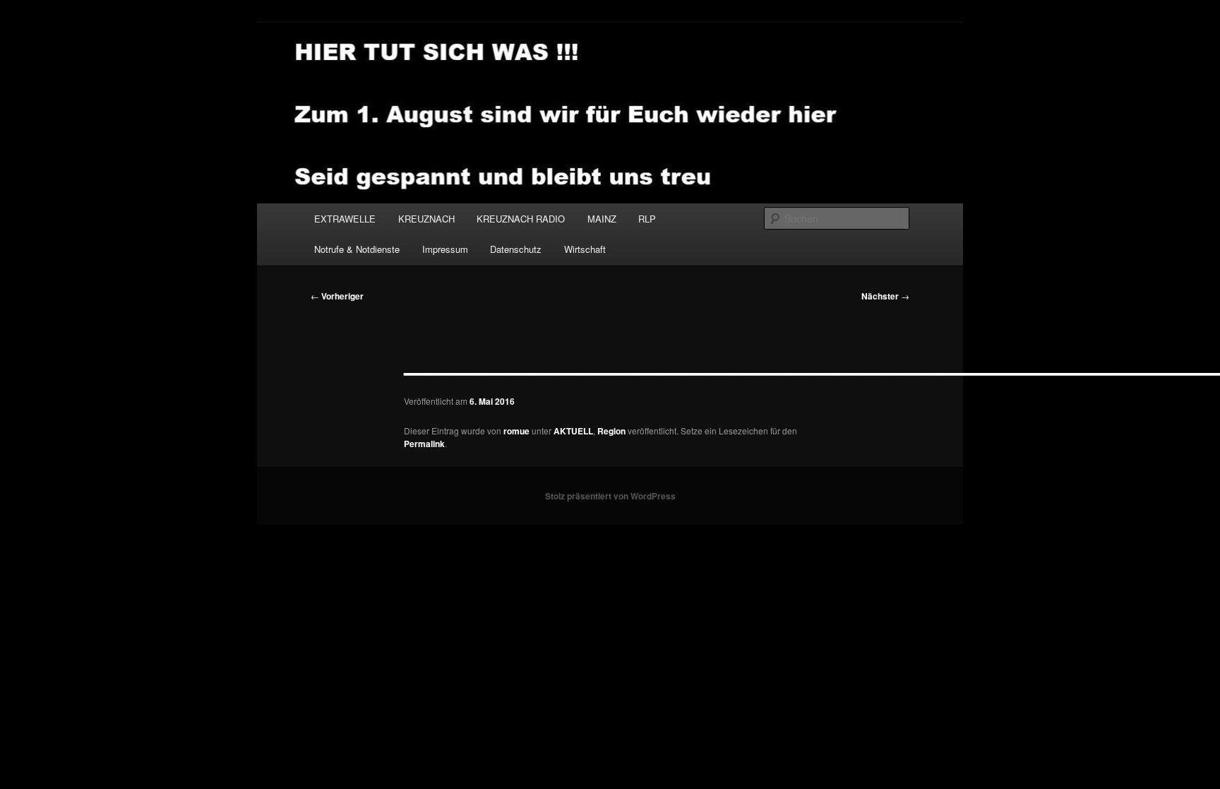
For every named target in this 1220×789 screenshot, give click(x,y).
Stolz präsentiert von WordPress (610, 496)
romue (516, 431)
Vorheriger (337, 296)
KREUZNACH (426, 218)
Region (611, 431)
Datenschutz (516, 249)
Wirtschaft (585, 249)
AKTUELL (573, 431)
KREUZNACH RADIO (521, 218)
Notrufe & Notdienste (357, 249)
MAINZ (601, 218)
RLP (647, 218)
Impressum (445, 249)
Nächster (885, 296)
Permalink (424, 443)
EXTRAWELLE (345, 218)
